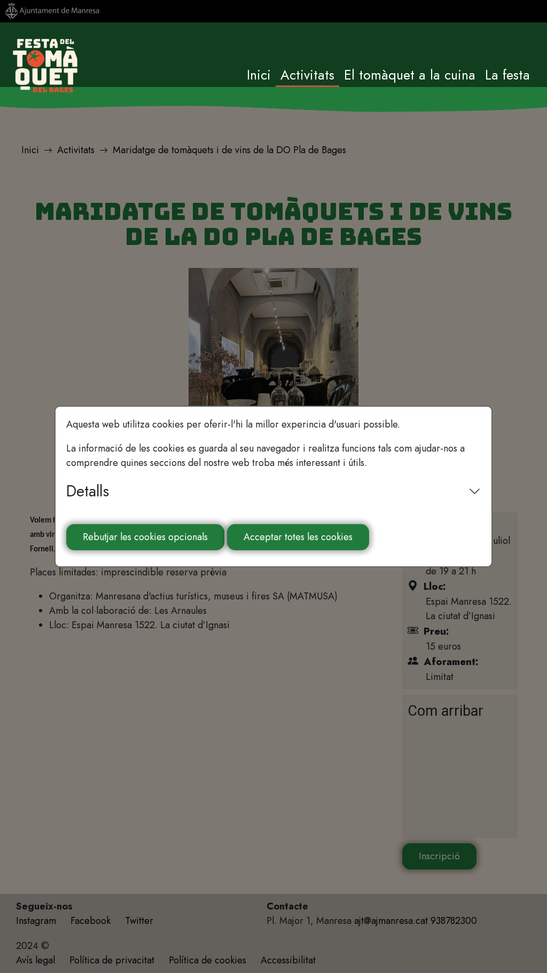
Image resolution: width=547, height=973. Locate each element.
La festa (507, 74)
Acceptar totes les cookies (298, 537)
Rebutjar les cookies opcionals (145, 537)
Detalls (87, 491)
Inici (259, 74)
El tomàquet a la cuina (409, 74)
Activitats (307, 74)
